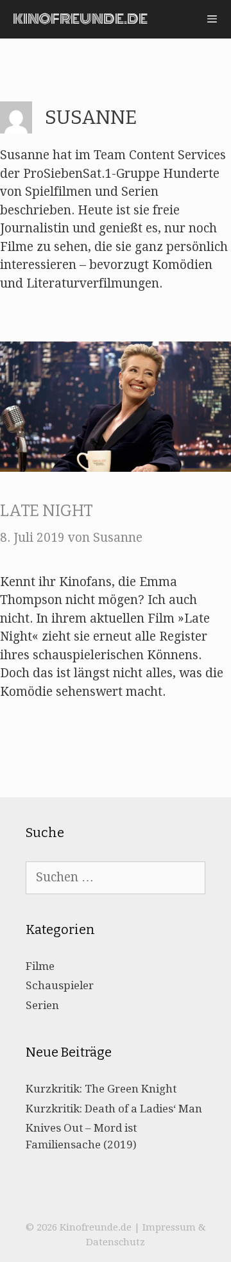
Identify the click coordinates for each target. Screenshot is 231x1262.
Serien (42, 1005)
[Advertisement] (115, 58)
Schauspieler (60, 985)
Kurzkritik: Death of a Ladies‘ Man (114, 1108)
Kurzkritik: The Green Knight (101, 1088)
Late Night (46, 511)
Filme (40, 966)
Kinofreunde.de (80, 19)
